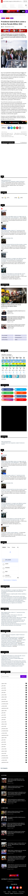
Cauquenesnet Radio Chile (7, 238)
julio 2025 (14, 712)
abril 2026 (14, 692)
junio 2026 (14, 688)
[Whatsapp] (14, 128)
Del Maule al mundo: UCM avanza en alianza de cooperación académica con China (11, 615)
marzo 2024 (14, 748)
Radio (16, 339)
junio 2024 (14, 742)
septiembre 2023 (14, 762)
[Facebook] (9, 128)
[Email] (20, 128)
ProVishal (21, 893)
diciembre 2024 (14, 728)
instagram (8, 399)
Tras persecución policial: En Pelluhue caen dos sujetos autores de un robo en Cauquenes (13, 640)
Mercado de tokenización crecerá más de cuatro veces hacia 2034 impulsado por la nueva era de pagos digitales (14, 597)
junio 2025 (14, 715)
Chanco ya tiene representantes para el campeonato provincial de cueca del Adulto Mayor (12, 638)
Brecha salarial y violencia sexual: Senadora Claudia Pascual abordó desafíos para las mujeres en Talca (16, 326)
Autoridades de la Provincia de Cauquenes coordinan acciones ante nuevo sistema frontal (13, 643)
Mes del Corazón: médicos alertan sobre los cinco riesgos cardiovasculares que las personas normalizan (13, 618)
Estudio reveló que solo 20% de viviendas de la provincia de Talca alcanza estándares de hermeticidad (13, 624)
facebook (8, 389)
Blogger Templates (14, 893)
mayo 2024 (14, 744)
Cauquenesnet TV (5, 526)
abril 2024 (14, 746)
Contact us (14, 891)
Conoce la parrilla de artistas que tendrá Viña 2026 (12, 663)
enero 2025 (14, 726)
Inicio (2, 15)
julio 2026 (14, 685)
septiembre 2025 (14, 708)
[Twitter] (11, 128)
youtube (21, 399)
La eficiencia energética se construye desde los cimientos (13, 599)
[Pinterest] (17, 128)
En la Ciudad (4, 210)
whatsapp (8, 392)
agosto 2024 (14, 737)
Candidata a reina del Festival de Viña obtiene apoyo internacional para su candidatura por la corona (12, 665)
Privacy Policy (22, 891)
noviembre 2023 (14, 757)
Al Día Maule (4, 337)
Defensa (3, 18)
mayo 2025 (14, 717)
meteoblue (3, 379)
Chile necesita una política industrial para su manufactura (16, 311)
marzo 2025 (14, 721)
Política (5, 15)
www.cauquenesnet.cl (6, 180)
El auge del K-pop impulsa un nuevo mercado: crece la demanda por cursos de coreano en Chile (13, 274)
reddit (21, 392)
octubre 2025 (14, 706)
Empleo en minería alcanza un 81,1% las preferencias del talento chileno (11, 305)
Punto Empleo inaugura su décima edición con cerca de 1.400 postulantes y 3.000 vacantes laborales (17, 844)
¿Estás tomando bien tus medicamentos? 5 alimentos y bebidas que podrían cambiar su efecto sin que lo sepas (17, 801)
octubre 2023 (14, 760)
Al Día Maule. (4, 224)
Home (5, 891)
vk (21, 396)
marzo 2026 (14, 694)
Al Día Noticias (18, 335)
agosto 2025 (14, 710)
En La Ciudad (4, 335)
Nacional (7, 18)
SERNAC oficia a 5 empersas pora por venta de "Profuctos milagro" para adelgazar (17, 851)
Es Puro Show (4, 267)
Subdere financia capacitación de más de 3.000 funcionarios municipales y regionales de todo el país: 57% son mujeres (17, 866)
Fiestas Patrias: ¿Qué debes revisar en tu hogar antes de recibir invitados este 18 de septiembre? (13, 217)
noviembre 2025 (14, 703)
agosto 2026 (14, 683)
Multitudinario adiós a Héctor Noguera (9, 532)
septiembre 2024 (14, 735)
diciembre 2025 (14, 701)
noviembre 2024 (14, 730)
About (9, 891)
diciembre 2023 (14, 755)
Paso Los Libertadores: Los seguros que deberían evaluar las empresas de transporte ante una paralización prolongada (13, 260)
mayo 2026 (14, 690)
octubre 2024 (14, 733)
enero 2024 (14, 753)
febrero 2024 (14, 751)
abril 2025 (14, 719)
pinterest (8, 396)
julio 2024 (14, 739)
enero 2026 (14, 699)
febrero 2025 (14, 724)
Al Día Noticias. (4, 252)
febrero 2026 (14, 697)
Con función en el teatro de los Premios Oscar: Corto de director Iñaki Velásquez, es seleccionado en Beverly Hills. (13, 661)
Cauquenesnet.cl (18, 337)
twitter (21, 389)
